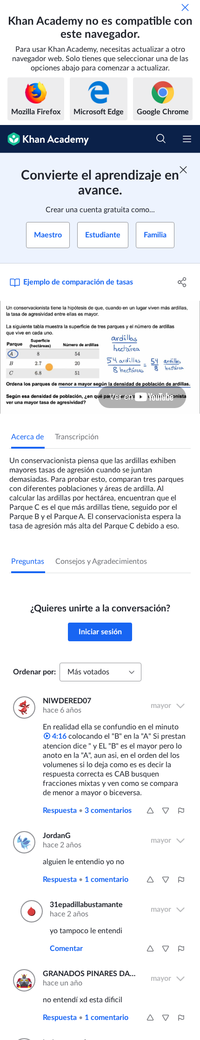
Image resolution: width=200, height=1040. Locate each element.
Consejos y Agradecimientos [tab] (101, 561)
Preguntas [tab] (27, 561)
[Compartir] (182, 282)
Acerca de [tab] (27, 437)
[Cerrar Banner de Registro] (183, 169)
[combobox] (100, 672)
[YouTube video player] (100, 357)
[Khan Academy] (44, 139)
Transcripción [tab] (77, 437)
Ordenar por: (34, 672)
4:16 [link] (58, 736)
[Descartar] (185, 7)
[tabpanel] (100, 490)
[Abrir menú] (187, 139)
